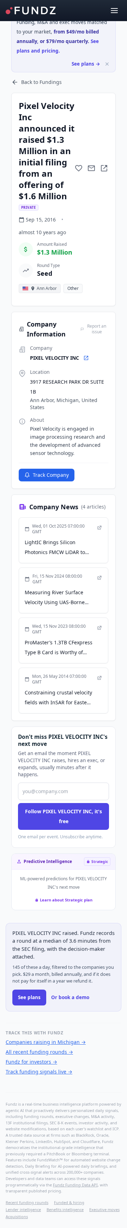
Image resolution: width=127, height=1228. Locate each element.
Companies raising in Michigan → (46, 1042)
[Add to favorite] (78, 168)
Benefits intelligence (65, 1209)
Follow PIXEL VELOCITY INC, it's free (63, 816)
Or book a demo (70, 997)
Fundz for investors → (31, 1061)
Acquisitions (17, 1216)
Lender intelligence (23, 1209)
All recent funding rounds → (39, 1051)
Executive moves (104, 1209)
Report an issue (96, 329)
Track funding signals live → (39, 1071)
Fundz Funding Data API (75, 1184)
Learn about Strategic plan (66, 899)
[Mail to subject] (91, 168)
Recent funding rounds (27, 1202)
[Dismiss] (107, 64)
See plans (29, 997)
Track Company (51, 475)
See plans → (86, 64)
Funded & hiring (69, 1202)
